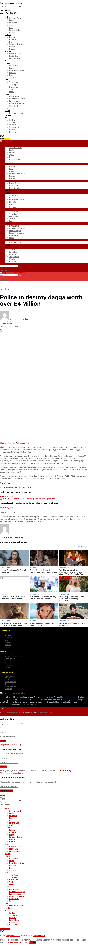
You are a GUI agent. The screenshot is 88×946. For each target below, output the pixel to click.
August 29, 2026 (6, 496)
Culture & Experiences (14, 656)
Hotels (11, 92)
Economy (12, 39)
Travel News (13, 82)
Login (6, 17)
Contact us (13, 122)
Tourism (12, 89)
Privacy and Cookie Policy (17, 942)
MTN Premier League (17, 99)
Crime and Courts (15, 18)
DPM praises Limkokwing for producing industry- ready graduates (29, 503)
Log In (20, 773)
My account (13, 132)
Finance (12, 47)
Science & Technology (17, 44)
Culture (7, 63)
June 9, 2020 (5, 321)
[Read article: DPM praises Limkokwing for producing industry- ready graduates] (44, 499)
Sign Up (21, 745)
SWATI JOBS (5, 929)
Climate (7, 111)
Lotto (11, 28)
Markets (12, 49)
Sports (7, 94)
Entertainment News (16, 70)
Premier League (15, 101)
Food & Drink (13, 56)
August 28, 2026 (6, 508)
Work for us (13, 130)
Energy (11, 42)
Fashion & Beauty (15, 54)
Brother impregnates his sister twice (16, 492)
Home (2, 289)
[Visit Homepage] (11, 3)
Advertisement (10, 682)
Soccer (11, 108)
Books (11, 68)
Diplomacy (13, 23)
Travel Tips (13, 84)
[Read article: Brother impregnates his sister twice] (44, 487)
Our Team (12, 120)
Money (7, 647)
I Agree (32, 942)
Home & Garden (15, 58)
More (6, 118)
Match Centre (14, 96)
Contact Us (9, 677)
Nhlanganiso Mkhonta (21, 319)
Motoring (8, 61)
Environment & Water (16, 113)
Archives (12, 32)
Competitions (14, 127)
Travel (7, 80)
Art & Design (13, 66)
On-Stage (12, 77)
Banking (12, 37)
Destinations (13, 87)
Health (11, 20)
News (6, 16)
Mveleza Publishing (44, 713)
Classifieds (8, 115)
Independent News (14, 713)
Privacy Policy (10, 686)
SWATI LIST (5, 139)
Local (7, 289)
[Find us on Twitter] (1, 136)
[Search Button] (20, 6)
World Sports (14, 106)
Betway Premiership (16, 103)
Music (11, 75)
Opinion (11, 25)
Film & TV (12, 73)
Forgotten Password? (8, 745)
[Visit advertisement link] (0, 1)
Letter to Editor (14, 30)
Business (8, 35)
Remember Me (9, 736)
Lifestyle (8, 51)
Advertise (12, 125)
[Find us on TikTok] (3, 136)
